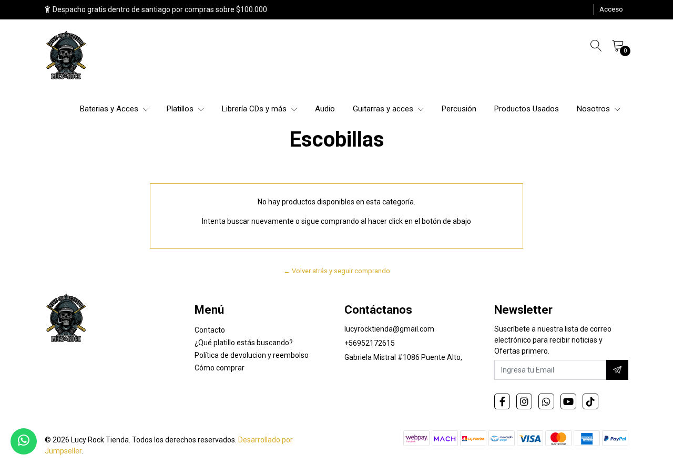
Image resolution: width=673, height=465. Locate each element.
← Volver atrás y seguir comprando (336, 271)
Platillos (181, 108)
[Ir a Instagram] (524, 401)
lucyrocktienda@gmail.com (389, 329)
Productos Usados (526, 108)
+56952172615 (369, 343)
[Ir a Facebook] (502, 401)
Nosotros (594, 108)
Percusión (459, 108)
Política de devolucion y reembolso (252, 355)
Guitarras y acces (384, 108)
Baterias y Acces (110, 108)
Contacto (210, 330)
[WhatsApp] (546, 401)
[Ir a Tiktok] (590, 401)
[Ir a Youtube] (568, 401)
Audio (325, 108)
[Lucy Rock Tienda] (67, 56)
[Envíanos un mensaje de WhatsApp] (24, 441)
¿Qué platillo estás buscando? (244, 342)
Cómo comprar (219, 368)
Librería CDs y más (255, 108)
